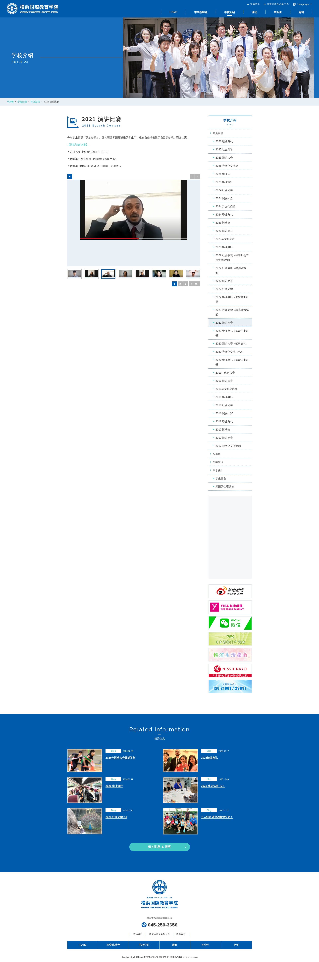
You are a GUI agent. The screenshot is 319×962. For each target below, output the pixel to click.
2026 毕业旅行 (114, 786)
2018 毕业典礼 (224, 421)
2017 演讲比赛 (224, 437)
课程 (254, 12)
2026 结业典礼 (224, 141)
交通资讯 (255, 4)
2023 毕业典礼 (224, 247)
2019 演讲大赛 (224, 380)
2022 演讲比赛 (224, 280)
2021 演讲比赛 (224, 322)
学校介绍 (229, 12)
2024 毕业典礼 (224, 214)
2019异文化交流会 (226, 389)
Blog (113, 750)
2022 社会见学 (224, 289)
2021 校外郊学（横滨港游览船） (232, 312)
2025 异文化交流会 (226, 165)
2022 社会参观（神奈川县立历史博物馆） (232, 257)
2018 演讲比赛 (224, 413)
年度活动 (35, 101)
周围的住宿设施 (224, 486)
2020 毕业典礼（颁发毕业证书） (232, 362)
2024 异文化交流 (225, 206)
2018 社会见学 (224, 405)
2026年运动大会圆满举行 (120, 757)
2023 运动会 (222, 222)
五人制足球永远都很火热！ (217, 817)
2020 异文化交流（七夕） (230, 351)
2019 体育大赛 (225, 372)
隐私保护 (181, 934)
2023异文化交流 (225, 239)
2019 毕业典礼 (224, 397)
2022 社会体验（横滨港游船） (230, 270)
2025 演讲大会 (224, 157)
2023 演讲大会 (224, 230)
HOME (173, 12)
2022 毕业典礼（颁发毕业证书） (232, 299)
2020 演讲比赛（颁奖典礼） (232, 343)
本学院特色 (201, 12)
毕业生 (278, 12)
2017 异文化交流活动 (228, 445)
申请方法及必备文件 (278, 4)
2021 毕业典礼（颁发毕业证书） (232, 333)
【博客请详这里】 (78, 144)
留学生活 (218, 462)
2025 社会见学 (224, 149)
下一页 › (194, 284)
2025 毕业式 (222, 174)
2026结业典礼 (209, 757)
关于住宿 (218, 470)
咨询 (301, 12)
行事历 (217, 454)
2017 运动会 (222, 429)
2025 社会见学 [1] (116, 817)
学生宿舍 (220, 478)
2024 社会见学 (224, 190)
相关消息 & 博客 (159, 846)
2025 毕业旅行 (224, 182)
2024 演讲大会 (224, 198)
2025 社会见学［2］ (213, 786)
